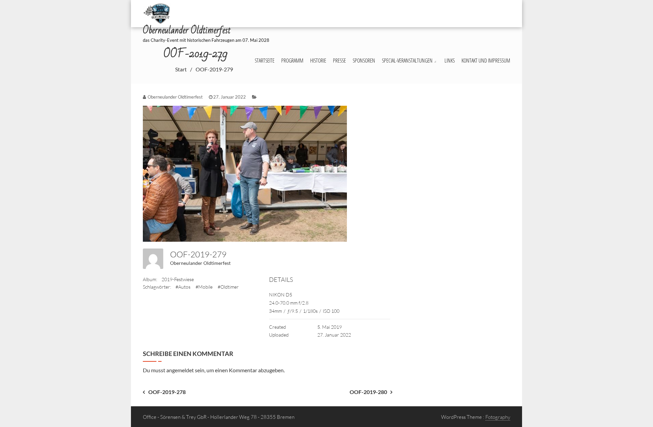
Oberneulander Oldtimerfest (200, 263)
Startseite (264, 60)
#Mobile (204, 287)
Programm (292, 60)
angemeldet (180, 370)
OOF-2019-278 (167, 392)
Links (450, 60)
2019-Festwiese (178, 279)
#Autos (182, 287)
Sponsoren (364, 60)
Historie (318, 60)
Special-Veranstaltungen (407, 60)
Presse (339, 60)
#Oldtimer (228, 287)
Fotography (497, 417)
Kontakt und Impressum (486, 60)
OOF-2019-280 (368, 392)
